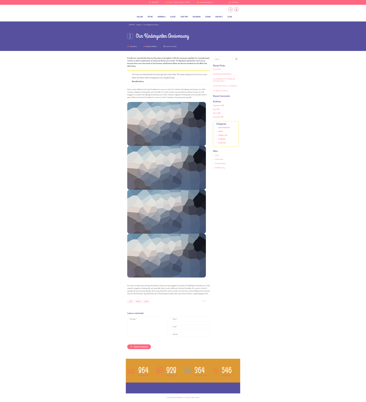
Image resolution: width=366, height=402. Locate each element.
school (130, 301)
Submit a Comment (141, 347)
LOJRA (229, 17)
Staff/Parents (235, 2)
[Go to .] (127, 24)
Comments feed (220, 163)
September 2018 (218, 105)
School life (222, 135)
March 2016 (216, 113)
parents (146, 301)
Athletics (154, 46)
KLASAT (173, 17)
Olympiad (148, 46)
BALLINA (140, 17)
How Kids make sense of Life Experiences (225, 86)
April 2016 (216, 109)
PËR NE (150, 17)
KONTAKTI (219, 17)
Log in (217, 155)
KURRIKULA (161, 17)
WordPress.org (220, 168)
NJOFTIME (184, 17)
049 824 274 (155, 2)
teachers (138, 301)
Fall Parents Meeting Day (220, 91)
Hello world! (217, 69)
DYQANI (208, 17)
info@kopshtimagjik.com (206, 2)
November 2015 (218, 117)
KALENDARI (197, 17)
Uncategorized (224, 127)
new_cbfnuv (133, 46)
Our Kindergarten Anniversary (222, 74)
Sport (220, 131)
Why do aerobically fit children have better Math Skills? (224, 80)
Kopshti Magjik (185, 397)
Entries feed (219, 159)
